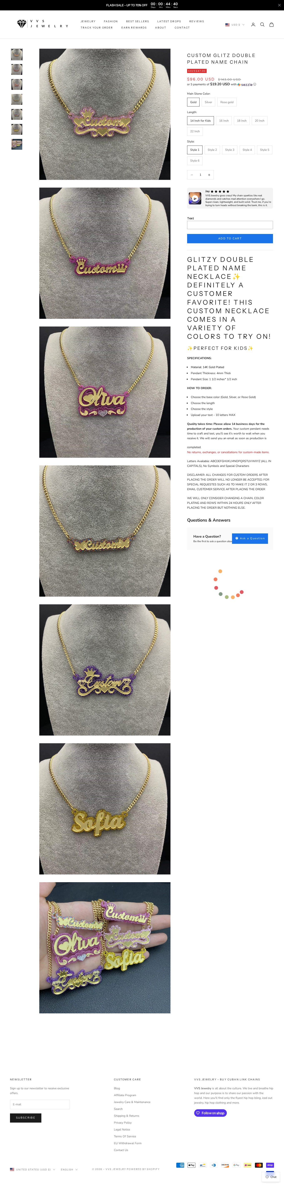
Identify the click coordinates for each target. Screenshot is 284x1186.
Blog (117, 1088)
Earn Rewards (134, 27)
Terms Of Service (125, 1136)
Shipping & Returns (126, 1116)
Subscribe (25, 1118)
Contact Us (121, 1150)
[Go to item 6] (17, 129)
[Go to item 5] (17, 114)
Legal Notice (122, 1130)
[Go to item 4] (17, 99)
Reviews (196, 21)
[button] (230, 85)
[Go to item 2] (17, 69)
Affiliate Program (125, 1095)
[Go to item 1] (17, 54)
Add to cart (230, 238)
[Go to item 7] (17, 144)
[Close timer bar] (279, 5)
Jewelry (88, 21)
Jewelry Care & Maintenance (132, 1102)
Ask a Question (252, 538)
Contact (182, 27)
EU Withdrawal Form (128, 1143)
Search (118, 1109)
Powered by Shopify (143, 1169)
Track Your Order (97, 27)
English (67, 1169)
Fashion (111, 21)
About (160, 27)
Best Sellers (137, 21)
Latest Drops (169, 21)
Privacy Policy (123, 1123)
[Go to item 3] (17, 84)
